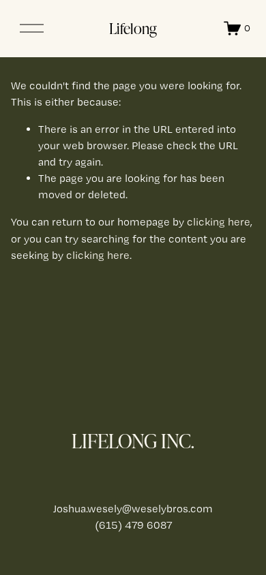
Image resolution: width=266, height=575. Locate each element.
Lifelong (133, 28)
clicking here (218, 221)
